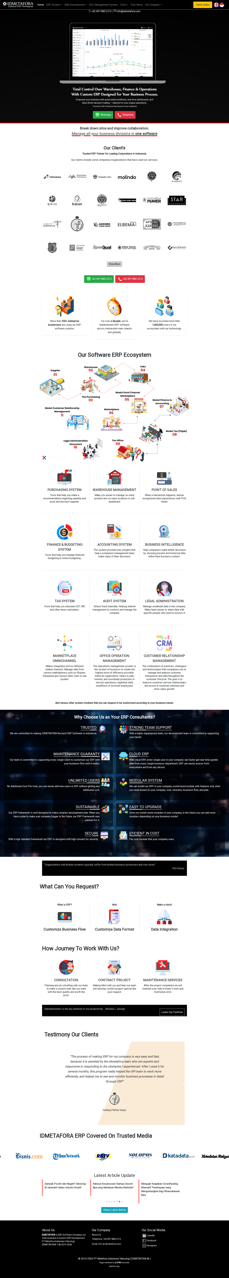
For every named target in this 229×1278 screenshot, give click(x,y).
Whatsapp (105, 114)
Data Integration (164, 929)
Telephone (128, 114)
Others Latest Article (114, 1199)
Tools (123, 4)
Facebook (151, 1230)
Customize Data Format (114, 929)
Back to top (114, 1256)
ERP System (53, 4)
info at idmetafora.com (109, 1234)
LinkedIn (151, 1225)
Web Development (74, 4)
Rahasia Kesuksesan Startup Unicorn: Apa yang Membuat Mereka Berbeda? (113, 1175)
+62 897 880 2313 (101, 11)
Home (41, 4)
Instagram (152, 1235)
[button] (107, 1191)
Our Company (152, 4)
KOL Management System (103, 4)
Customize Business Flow (65, 929)
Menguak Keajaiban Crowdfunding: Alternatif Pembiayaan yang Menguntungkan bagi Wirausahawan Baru (160, 1179)
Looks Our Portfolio (172, 1012)
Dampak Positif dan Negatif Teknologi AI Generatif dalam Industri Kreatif (65, 1175)
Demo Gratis (203, 4)
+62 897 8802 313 (112, 1229)
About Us (96, 1225)
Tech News (137, 4)
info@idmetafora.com (128, 11)
